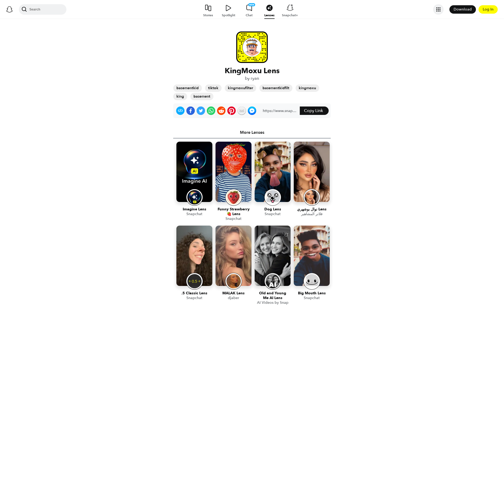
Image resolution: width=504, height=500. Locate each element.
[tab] (252, 132)
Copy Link (313, 111)
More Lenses (252, 132)
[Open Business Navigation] (438, 9)
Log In (488, 9)
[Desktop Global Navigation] (9, 9)
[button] (180, 111)
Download (463, 9)
